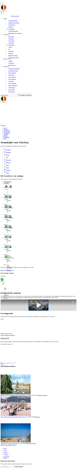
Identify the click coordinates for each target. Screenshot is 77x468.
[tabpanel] (38, 228)
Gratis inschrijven (19, 466)
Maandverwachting (42, 395)
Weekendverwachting (31, 443)
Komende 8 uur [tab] (7, 181)
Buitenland (37, 417)
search (2, 95)
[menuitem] (40, 26)
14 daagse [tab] (6, 183)
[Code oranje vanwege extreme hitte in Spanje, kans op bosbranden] (16, 415)
